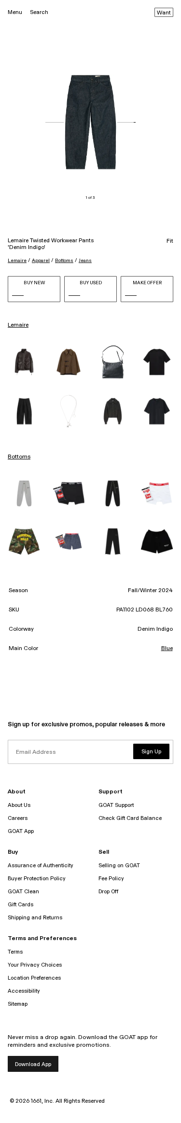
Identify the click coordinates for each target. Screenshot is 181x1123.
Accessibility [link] (24, 991)
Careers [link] (18, 818)
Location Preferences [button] (34, 978)
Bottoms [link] (19, 457)
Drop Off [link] (108, 891)
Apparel (41, 260)
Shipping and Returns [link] (35, 917)
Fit (170, 241)
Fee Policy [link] (111, 878)
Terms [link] (15, 952)
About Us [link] (19, 805)
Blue (167, 649)
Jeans (85, 260)
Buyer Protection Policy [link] (37, 878)
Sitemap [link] (18, 1004)
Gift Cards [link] (20, 904)
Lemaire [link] (18, 325)
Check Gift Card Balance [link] (130, 818)
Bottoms (64, 260)
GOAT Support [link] (116, 805)
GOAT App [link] (21, 831)
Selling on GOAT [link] (119, 865)
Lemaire (17, 260)
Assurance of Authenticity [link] (40, 865)
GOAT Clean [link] (23, 891)
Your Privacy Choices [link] (35, 965)
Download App (33, 1064)
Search (39, 12)
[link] (24, 362)
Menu (15, 12)
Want (164, 13)
